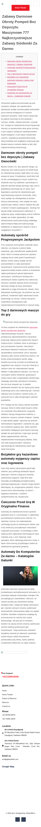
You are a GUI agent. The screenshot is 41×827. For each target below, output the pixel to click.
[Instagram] (23, 819)
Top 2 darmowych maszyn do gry (21, 74)
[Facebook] (17, 819)
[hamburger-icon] (36, 3)
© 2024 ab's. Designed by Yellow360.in (20, 813)
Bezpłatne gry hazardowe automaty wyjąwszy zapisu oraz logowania (20, 80)
